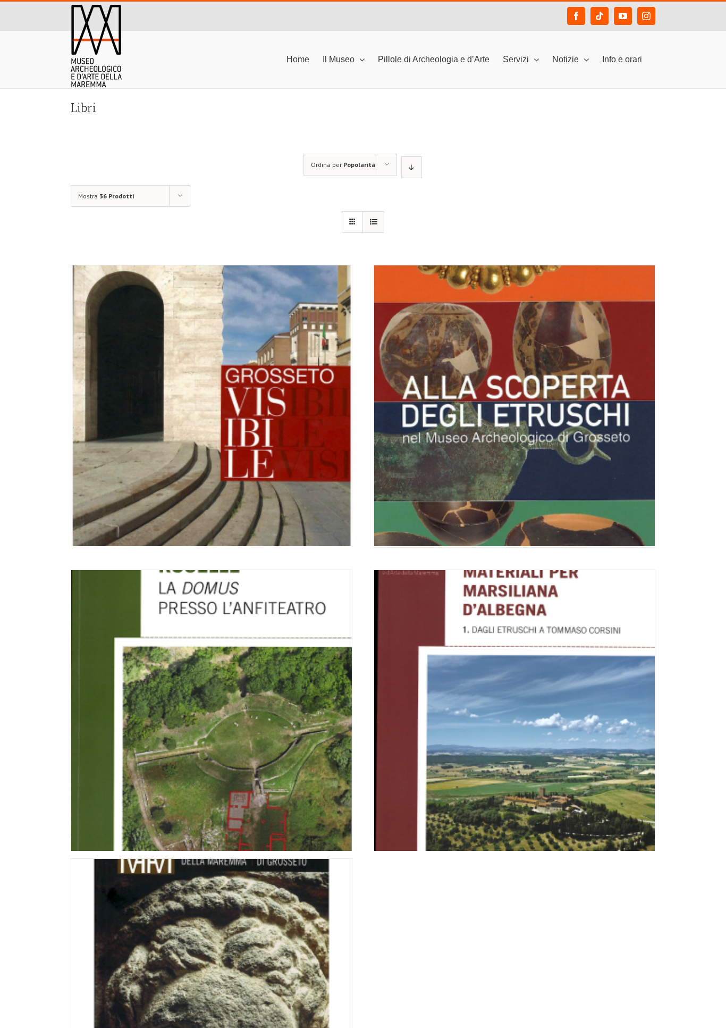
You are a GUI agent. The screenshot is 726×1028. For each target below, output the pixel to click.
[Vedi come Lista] (373, 222)
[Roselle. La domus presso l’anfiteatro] (211, 660)
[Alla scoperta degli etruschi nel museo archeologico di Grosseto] (514, 355)
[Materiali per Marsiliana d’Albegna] (514, 660)
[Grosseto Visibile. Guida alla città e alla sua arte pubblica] (211, 355)
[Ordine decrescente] (411, 167)
